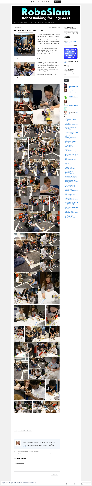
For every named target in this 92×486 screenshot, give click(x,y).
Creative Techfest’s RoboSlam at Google (28, 30)
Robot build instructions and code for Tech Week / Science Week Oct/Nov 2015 (71, 183)
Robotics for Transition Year (70, 168)
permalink (37, 451)
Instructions (20, 22)
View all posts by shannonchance (30, 446)
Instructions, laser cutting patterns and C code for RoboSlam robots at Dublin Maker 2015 (71, 192)
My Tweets (66, 62)
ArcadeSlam (33, 22)
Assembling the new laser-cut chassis (71, 206)
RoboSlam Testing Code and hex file (71, 202)
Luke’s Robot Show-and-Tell (70, 178)
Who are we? (40, 22)
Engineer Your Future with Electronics (71, 199)
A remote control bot (68, 189)
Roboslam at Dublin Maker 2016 (70, 155)
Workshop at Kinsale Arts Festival (71, 217)
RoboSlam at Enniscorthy (69, 169)
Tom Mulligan (71, 96)
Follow (66, 80)
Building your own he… (73, 92)
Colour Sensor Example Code (70, 185)
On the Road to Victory (69, 211)
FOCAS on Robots (68, 216)
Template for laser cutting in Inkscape (71, 142)
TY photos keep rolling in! (69, 118)
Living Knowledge (68, 164)
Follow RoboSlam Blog (69, 69)
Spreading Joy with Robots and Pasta (71, 154)
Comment (54, 474)
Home (15, 22)
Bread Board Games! (68, 131)
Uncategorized (26, 451)
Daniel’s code (67, 200)
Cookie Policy (25, 483)
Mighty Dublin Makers (69, 129)
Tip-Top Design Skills (69, 215)
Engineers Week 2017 (69, 145)
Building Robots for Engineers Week (71, 210)
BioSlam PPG (27, 22)
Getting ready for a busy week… (70, 180)
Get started (57, 1)
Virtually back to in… (72, 104)
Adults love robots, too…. (54, 27)
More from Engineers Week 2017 (71, 144)
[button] (23, 91)
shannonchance (30, 32)
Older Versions (51, 22)
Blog (46, 22)
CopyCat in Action (18, 27)
